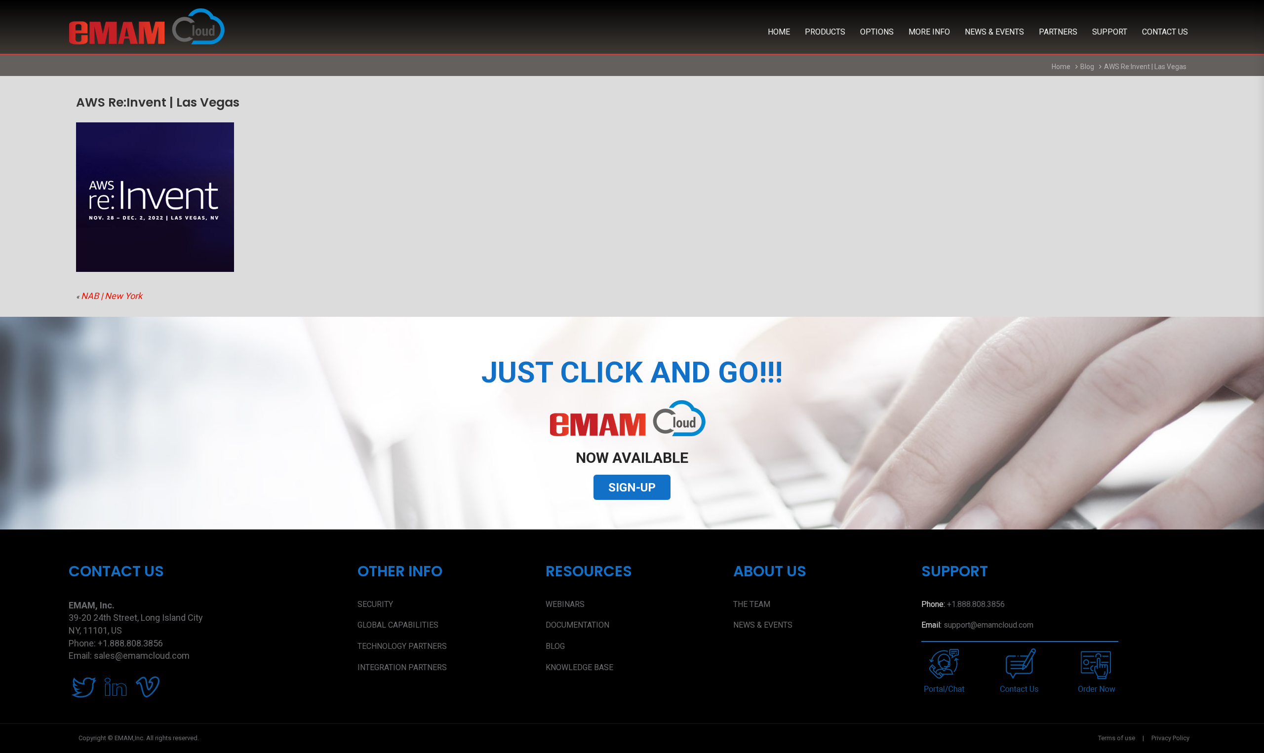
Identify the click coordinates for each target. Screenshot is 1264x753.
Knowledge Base (579, 667)
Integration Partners (402, 667)
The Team (751, 604)
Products (825, 32)
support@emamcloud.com (988, 625)
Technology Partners (402, 646)
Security (375, 604)
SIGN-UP (632, 487)
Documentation (577, 625)
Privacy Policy (1170, 738)
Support (1109, 32)
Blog (1087, 67)
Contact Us (1165, 32)
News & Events (994, 32)
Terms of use (1116, 738)
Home (779, 32)
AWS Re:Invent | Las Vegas (1146, 67)
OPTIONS (877, 32)
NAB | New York (112, 296)
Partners (1058, 32)
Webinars (565, 604)
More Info (929, 32)
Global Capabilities (397, 625)
